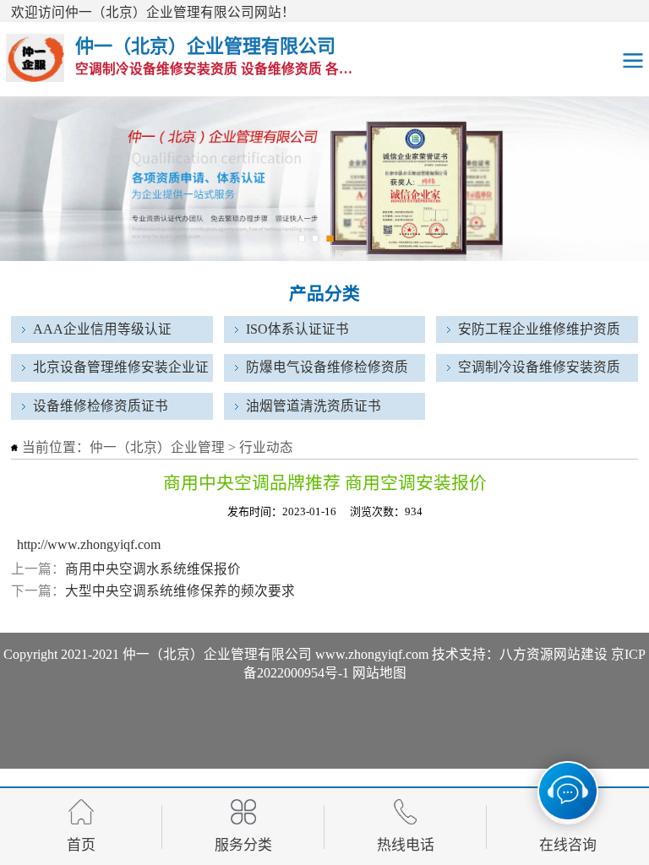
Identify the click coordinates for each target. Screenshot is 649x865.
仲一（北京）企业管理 (157, 447)
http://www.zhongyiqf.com (89, 544)
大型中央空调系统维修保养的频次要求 (180, 591)
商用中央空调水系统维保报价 (153, 569)
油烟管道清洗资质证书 (313, 406)
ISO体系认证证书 (297, 329)
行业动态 (266, 447)
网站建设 (581, 654)
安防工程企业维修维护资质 (539, 329)
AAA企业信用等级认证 (102, 329)
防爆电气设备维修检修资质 (327, 367)
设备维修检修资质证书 (100, 406)
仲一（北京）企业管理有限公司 (217, 654)
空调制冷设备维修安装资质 (539, 367)
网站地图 (379, 673)
